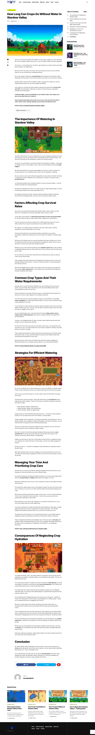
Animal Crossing (40, 726)
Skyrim (33, 728)
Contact (43, 728)
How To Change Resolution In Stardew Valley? (32, 105)
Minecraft (56, 726)
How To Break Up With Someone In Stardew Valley (33, 528)
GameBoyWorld (28, 678)
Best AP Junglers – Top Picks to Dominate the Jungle (80, 64)
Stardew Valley (11, 10)
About (37, 728)
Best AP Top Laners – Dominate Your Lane (79, 45)
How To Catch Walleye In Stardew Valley (57, 707)
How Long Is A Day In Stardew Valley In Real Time (14, 708)
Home (33, 726)
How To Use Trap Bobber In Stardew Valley (36, 707)
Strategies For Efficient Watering (78, 26)
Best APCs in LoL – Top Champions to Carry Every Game (81, 55)
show (28, 110)
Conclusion (73, 36)
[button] (87, 2)
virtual (16, 648)
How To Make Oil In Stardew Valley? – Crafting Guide (79, 707)
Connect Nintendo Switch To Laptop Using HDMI (33, 346)
